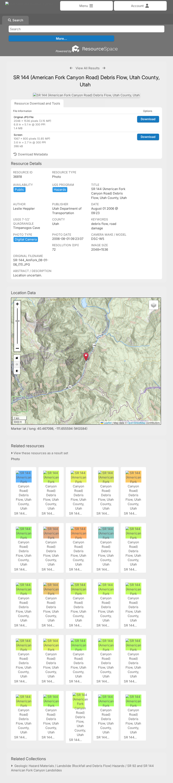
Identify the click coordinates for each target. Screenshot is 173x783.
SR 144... (21, 513)
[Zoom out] (17, 348)
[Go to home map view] (17, 358)
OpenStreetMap (136, 422)
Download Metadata (32, 154)
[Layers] (153, 305)
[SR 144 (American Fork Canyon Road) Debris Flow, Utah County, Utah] (86, 95)
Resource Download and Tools (37, 103)
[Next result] (104, 68)
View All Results (88, 68)
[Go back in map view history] (17, 371)
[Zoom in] (17, 304)
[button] (86, 356)
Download (148, 119)
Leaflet (107, 422)
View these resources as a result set (40, 453)
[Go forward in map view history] (17, 364)
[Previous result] (71, 68)
